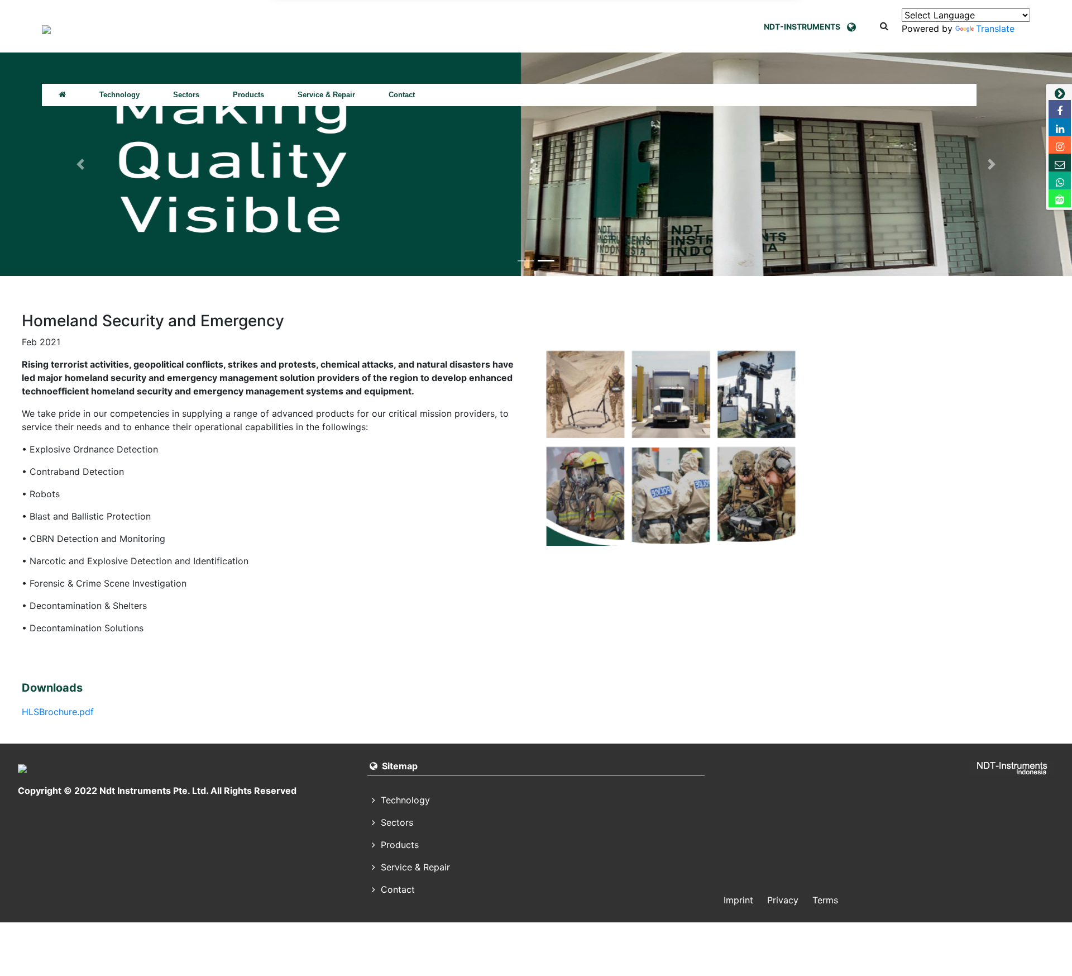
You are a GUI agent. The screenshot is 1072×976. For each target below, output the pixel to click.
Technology (119, 95)
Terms (825, 900)
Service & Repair (326, 95)
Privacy (782, 900)
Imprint (738, 900)
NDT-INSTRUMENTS (805, 26)
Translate (995, 28)
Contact (402, 95)
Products (248, 95)
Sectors (186, 95)
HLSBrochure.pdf (58, 711)
